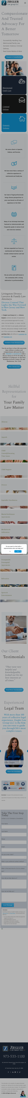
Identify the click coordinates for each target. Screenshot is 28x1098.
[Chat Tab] (14, 549)
